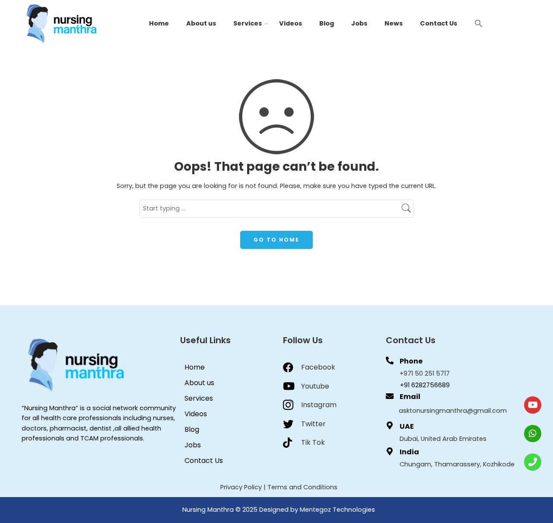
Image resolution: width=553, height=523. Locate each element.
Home (159, 23)
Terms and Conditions (302, 487)
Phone (411, 361)
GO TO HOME (276, 239)
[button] (478, 23)
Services (247, 23)
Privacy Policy (241, 487)
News (394, 23)
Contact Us (438, 23)
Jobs (359, 23)
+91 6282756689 (425, 385)
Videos (290, 23)
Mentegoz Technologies (337, 509)
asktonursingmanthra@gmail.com (453, 410)
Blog (326, 23)
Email (410, 397)
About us (201, 23)
